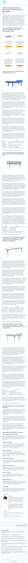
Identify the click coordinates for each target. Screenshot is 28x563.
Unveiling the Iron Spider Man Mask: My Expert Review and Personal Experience (12, 538)
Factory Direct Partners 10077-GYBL (10, 323)
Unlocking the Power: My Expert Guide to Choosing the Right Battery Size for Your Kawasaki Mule (13, 514)
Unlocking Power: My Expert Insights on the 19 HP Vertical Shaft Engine (12, 515)
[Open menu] (26, 2)
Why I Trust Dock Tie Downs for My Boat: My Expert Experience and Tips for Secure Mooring (13, 546)
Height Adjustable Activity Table (8, 72)
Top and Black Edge (11, 240)
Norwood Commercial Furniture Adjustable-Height (13, 152)
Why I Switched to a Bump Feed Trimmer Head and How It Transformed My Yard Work (13, 512)
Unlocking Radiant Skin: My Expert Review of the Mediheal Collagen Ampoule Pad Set (12, 536)
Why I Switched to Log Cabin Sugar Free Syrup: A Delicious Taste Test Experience (12, 548)
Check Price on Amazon (8, 46)
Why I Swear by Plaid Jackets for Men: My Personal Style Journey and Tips (11, 534)
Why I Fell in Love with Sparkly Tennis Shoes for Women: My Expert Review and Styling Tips (13, 517)
